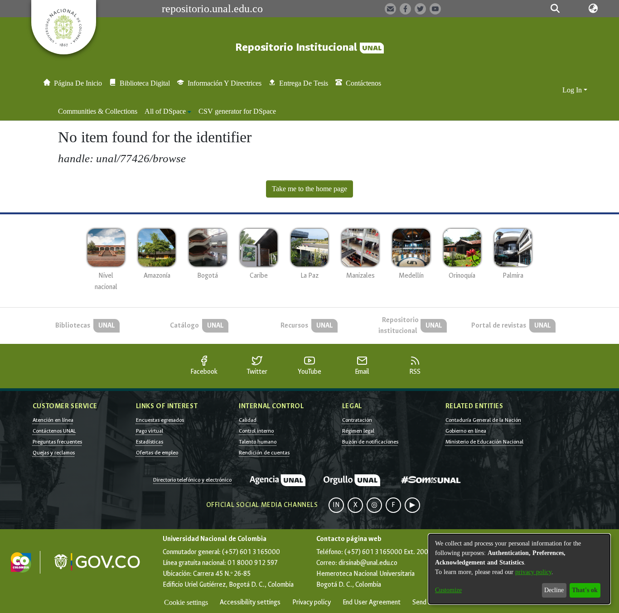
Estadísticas (149, 441)
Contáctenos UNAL (54, 430)
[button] (555, 8)
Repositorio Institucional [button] (297, 47)
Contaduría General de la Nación (483, 420)
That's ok (585, 590)
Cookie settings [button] (186, 602)
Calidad (247, 420)
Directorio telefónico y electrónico (192, 479)
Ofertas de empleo (157, 452)
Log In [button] (573, 90)
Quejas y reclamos (54, 452)
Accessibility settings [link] (250, 602)
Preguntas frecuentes (57, 441)
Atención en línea (53, 420)
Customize (448, 590)
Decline (554, 590)
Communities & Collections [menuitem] (97, 111)
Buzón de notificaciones (370, 441)
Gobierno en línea (465, 430)
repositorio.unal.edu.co (212, 8)
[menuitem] (168, 111)
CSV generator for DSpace (237, 111)
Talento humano (257, 441)
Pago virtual (149, 430)
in (336, 505)
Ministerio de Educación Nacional (484, 441)
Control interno (256, 430)
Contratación (357, 420)
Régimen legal (358, 430)
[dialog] (519, 569)
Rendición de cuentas (264, 452)
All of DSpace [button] (165, 111)
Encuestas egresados (160, 420)
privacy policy (533, 572)
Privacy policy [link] (311, 602)
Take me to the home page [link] (309, 189)
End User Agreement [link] (372, 602)
